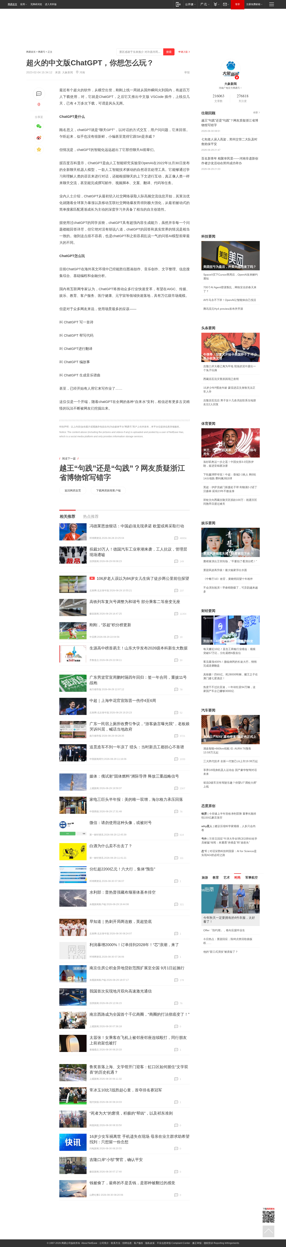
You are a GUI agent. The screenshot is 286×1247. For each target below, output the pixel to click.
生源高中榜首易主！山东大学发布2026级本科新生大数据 (138, 648)
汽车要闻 (208, 710)
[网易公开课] (190, 4)
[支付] (216, 4)
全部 (255, 112)
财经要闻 (208, 611)
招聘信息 (127, 1243)
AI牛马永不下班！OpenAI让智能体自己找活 (229, 300)
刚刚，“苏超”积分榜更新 (110, 625)
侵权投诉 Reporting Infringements (221, 1243)
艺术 (227, 877)
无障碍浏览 (36, 4)
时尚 (237, 877)
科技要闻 (208, 236)
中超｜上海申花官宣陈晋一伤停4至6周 (122, 700)
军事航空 (251, 877)
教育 (216, 877)
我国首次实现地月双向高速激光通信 (120, 991)
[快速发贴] (39, 94)
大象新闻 (67, 72)
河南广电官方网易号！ (230, 88)
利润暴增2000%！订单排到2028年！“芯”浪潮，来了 (134, 945)
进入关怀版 (51, 4)
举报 (187, 72)
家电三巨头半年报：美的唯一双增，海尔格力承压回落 (136, 799)
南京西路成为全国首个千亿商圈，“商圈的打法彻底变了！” (139, 1014)
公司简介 (104, 1243)
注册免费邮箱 (253, 4)
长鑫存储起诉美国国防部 (218, 926)
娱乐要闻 (208, 523)
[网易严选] (204, 4)
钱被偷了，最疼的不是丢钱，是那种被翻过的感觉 (132, 1183)
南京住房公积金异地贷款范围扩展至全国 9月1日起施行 (136, 968)
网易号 (41, 52)
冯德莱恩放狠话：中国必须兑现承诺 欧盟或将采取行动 (136, 526)
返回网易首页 (73, 490)
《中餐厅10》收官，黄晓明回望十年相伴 (228, 578)
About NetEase (89, 1243)
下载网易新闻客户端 (108, 490)
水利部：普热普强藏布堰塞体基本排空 (122, 892)
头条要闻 (208, 328)
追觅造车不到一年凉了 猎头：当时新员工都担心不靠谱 (136, 747)
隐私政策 (150, 1243)
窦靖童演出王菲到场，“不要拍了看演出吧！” (230, 561)
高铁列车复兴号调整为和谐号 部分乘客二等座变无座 (134, 602)
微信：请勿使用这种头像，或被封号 (120, 822)
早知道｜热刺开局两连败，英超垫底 (120, 921)
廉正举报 (197, 1243)
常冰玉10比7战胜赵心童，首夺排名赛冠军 (125, 1090)
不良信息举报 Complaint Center (173, 1243)
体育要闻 (208, 424)
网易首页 (12, 4)
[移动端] (178, 4)
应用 (22, 4)
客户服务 (138, 1243)
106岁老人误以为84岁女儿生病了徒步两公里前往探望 (143, 578)
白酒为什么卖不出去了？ (110, 846)
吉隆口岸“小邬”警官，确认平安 (116, 1159)
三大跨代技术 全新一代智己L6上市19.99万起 (230, 761)
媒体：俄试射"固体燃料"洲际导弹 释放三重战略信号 (134, 776)
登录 (237, 4)
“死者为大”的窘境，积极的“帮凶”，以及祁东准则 (131, 1113)
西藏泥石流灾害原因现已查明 (221, 378)
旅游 (205, 877)
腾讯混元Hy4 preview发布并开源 (223, 308)
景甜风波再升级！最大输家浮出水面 (225, 570)
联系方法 (115, 1243)
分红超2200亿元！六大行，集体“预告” (122, 869)
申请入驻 (183, 52)
